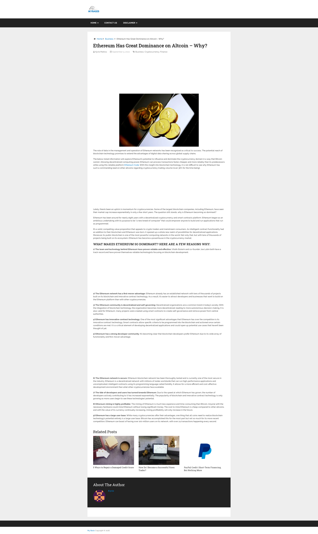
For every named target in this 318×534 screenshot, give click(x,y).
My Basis (91, 531)
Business (109, 39)
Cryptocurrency (152, 52)
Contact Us (110, 23)
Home (94, 23)
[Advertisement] (159, 74)
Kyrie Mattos (101, 52)
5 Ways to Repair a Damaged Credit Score (113, 467)
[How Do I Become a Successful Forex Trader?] (159, 450)
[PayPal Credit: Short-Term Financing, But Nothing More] (204, 450)
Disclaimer (129, 23)
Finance (163, 52)
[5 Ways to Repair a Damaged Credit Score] (113, 450)
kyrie (111, 490)
